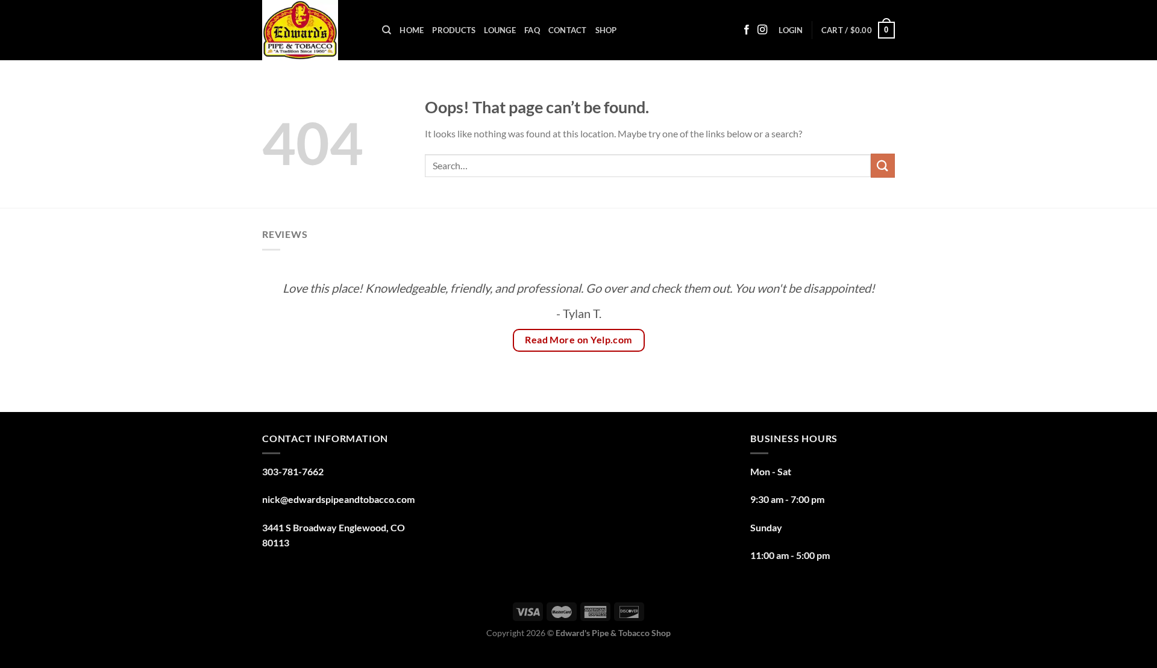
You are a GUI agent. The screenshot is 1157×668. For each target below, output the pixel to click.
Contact (567, 30)
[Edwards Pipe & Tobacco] (313, 30)
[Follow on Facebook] (746, 30)
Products (453, 30)
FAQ (532, 30)
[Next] (867, 329)
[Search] (386, 30)
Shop (606, 30)
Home (412, 30)
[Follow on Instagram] (762, 30)
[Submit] (883, 165)
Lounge (500, 30)
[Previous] (290, 329)
